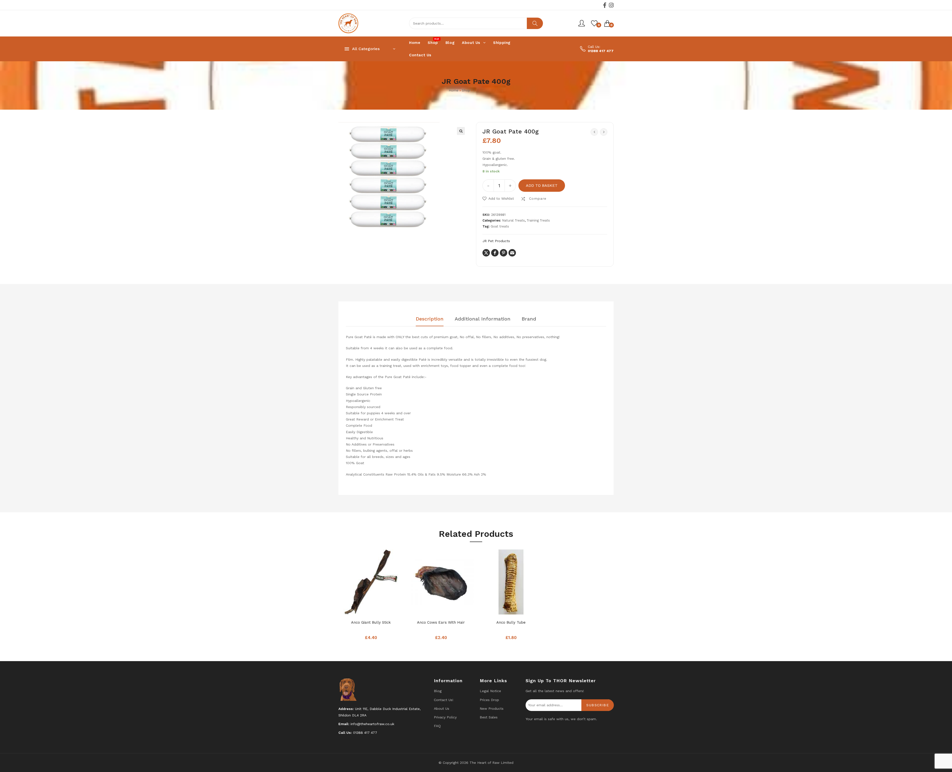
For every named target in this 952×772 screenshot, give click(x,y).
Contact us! (443, 700)
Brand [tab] (529, 319)
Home (453, 90)
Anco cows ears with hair (441, 622)
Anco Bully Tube (511, 622)
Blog (438, 691)
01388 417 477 (601, 51)
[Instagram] (611, 5)
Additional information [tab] (482, 319)
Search (535, 23)
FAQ (437, 726)
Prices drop (489, 700)
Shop (466, 90)
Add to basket (542, 185)
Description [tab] (430, 319)
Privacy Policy (445, 717)
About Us (441, 708)
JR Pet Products (496, 241)
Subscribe (597, 705)
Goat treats (500, 226)
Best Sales (489, 717)
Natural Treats (513, 220)
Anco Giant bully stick (371, 622)
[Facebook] (604, 5)
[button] (461, 131)
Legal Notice (490, 691)
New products (492, 708)
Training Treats (538, 220)
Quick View (381, 609)
